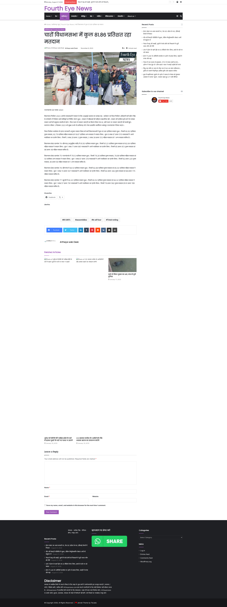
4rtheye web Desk (71, 48)
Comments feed (146, 558)
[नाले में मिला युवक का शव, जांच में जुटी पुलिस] (122, 265)
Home (48, 16)
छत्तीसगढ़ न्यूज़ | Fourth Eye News (63, 24)
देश (56, 16)
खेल (91, 16)
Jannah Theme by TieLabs (87, 603)
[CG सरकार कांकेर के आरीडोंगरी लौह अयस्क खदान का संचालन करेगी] (90, 347)
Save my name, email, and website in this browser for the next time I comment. (76, 505)
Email (47, 496)
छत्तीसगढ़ (64, 16)
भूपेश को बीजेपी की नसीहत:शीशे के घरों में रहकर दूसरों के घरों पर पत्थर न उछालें (58, 439)
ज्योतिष (99, 16)
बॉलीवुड (83, 16)
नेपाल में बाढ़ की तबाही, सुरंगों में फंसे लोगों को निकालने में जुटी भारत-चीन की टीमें (100, 2)
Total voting (112, 220)
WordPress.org (145, 562)
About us (131, 16)
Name (47, 487)
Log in (142, 551)
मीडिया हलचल (109, 16)
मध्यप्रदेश (74, 16)
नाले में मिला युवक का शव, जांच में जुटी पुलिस (122, 275)
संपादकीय (120, 16)
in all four (97, 220)
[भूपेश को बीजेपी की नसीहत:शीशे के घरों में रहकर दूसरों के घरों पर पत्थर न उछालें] (58, 347)
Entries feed (144, 554)
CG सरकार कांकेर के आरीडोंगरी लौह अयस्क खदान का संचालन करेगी (89, 439)
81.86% (66, 220)
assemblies (81, 220)
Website (95, 496)
